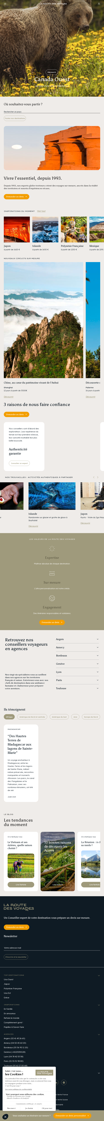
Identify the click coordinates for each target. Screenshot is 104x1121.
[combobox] (52, 111)
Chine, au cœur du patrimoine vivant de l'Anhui (31, 382)
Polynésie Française (13, 988)
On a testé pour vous (15, 837)
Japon (84, 513)
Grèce (6, 997)
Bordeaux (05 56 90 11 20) (16, 1047)
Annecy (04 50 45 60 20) (15, 1043)
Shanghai (8, 387)
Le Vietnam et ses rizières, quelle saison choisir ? (20, 845)
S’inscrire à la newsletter (16, 957)
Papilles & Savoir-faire (14, 1027)
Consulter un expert (19, 463)
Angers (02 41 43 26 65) (14, 1038)
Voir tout (41, 211)
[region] (52, 234)
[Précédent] (94, 477)
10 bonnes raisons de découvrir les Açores (57, 846)
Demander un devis (15, 196)
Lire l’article (21, 885)
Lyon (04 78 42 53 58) (13, 1056)
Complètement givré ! (13, 1022)
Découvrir (52, 72)
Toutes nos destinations (15, 118)
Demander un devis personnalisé (71, 1115)
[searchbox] (52, 112)
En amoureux (9, 1013)
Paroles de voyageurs (51, 837)
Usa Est (7, 993)
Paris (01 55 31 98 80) (13, 1061)
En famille (8, 1009)
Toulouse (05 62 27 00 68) (15, 1065)
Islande (33, 513)
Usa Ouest (8, 979)
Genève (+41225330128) (14, 1052)
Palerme (89, 387)
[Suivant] (97, 477)
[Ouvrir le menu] (5, 4)
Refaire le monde (11, 1018)
